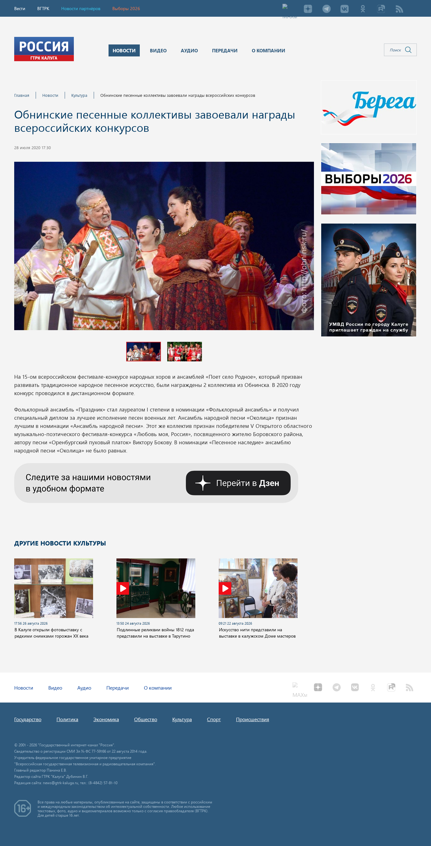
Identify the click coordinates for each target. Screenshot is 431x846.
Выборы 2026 (126, 8)
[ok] (363, 9)
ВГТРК (43, 8)
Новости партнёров (80, 8)
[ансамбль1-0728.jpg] (164, 247)
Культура (79, 95)
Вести (19, 8)
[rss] (399, 9)
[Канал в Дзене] (156, 482)
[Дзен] (308, 9)
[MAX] (289, 9)
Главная (21, 95)
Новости (50, 95)
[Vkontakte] (344, 9)
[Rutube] (381, 9)
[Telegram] (326, 9)
